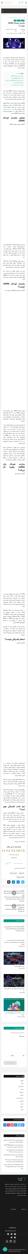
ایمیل (12, 1055)
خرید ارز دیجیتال (10, 109)
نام (23, 1055)
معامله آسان (13, 1209)
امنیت (22, 1089)
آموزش (21, 1080)
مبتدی (21, 1104)
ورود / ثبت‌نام (8, 2)
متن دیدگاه (21, 1036)
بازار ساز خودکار (13, 873)
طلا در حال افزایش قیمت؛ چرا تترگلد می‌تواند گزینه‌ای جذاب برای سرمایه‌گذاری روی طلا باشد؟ (13, 1166)
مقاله (22, 1110)
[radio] (22, 850)
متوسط (21, 1107)
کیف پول (21, 1101)
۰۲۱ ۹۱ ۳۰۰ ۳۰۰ (12, 1228)
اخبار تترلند (20, 1086)
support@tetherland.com (10, 1231)
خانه (23, 17)
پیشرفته (21, 1092)
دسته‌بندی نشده (19, 1098)
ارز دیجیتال (21, 873)
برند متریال (23, 1209)
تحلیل (21, 1095)
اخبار (22, 1083)
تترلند (14, 111)
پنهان (18, 73)
